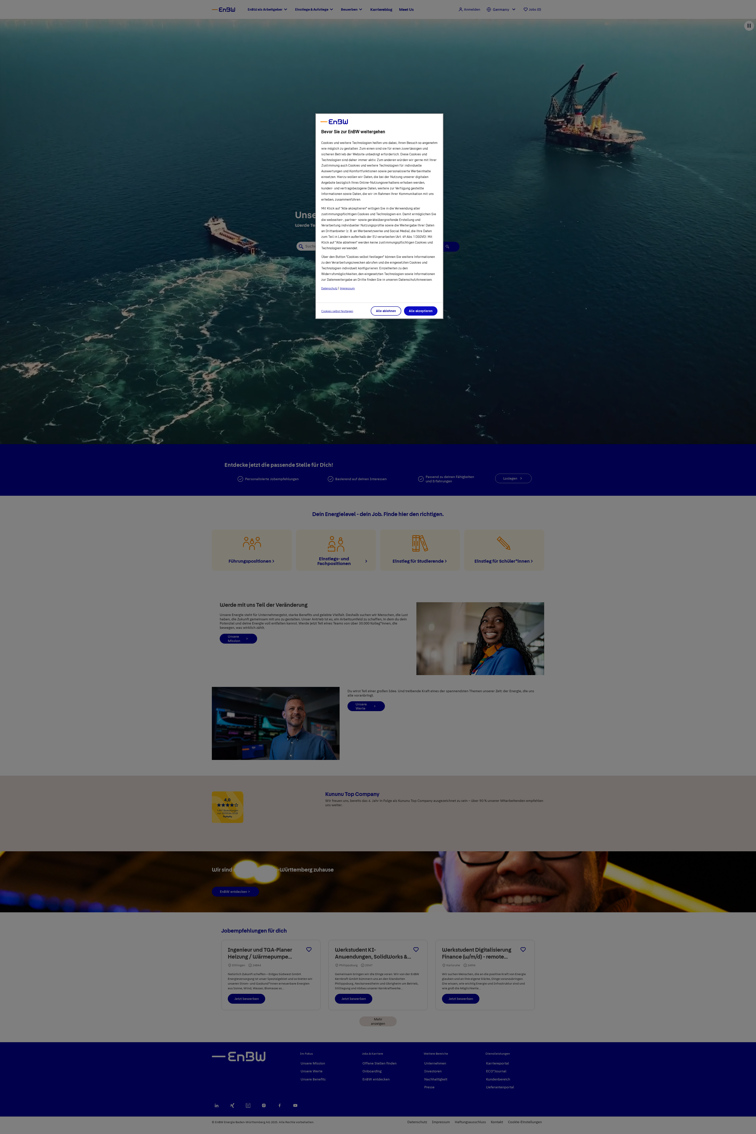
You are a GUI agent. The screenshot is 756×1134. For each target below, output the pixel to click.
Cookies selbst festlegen (337, 311)
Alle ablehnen (386, 311)
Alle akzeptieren (421, 311)
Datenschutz (329, 288)
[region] (379, 216)
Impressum (347, 288)
